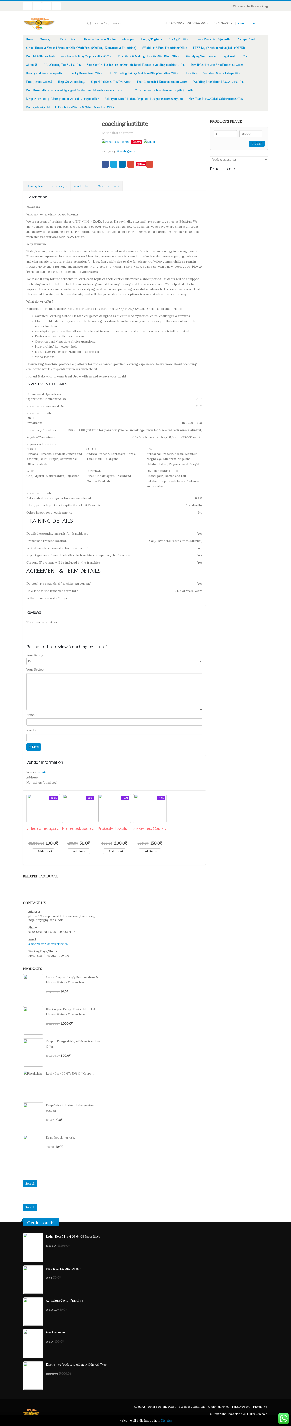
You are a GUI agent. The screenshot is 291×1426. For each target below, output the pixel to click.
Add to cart (45, 851)
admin (42, 772)
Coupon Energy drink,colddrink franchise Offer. (73, 1044)
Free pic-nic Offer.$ (39, 82)
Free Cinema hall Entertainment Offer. (162, 82)
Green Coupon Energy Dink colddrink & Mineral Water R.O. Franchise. (72, 979)
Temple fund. (246, 39)
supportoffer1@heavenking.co (48, 944)
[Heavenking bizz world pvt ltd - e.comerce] (39, 23)
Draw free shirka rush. (60, 1137)
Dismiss (166, 1420)
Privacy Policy (241, 1406)
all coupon (128, 39)
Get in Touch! (41, 1223)
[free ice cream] (33, 1343)
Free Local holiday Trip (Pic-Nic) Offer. (86, 56)
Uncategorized (127, 151)
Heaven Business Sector (100, 39)
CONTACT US (246, 23)
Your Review (35, 669)
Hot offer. (190, 73)
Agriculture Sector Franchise (64, 1300)
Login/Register (151, 39)
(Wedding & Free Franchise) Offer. (164, 48)
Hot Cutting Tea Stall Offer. (62, 65)
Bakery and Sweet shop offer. (45, 73)
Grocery (45, 39)
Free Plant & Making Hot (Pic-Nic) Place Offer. (148, 56)
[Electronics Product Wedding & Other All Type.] (33, 1375)
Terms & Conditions (192, 1406)
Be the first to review (117, 133)
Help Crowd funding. (71, 82)
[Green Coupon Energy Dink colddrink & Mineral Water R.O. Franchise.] (33, 988)
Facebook (105, 164)
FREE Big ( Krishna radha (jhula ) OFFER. (219, 48)
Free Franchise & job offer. (214, 39)
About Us (32, 65)
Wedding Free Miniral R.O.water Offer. (218, 82)
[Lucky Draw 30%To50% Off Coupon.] (33, 1085)
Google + (130, 164)
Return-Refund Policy (162, 1406)
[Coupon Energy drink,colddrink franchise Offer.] (33, 1052)
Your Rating (34, 655)
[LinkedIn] (132, 6)
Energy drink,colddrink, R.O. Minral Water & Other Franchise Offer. (70, 107)
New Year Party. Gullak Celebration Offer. (216, 99)
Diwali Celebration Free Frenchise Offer (217, 65)
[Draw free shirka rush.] (33, 1149)
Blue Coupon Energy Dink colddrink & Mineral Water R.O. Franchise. (70, 1012)
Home (30, 39)
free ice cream (55, 1332)
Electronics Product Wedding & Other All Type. (76, 1364)
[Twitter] (127, 6)
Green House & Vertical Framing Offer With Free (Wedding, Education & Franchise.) (81, 48)
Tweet (124, 142)
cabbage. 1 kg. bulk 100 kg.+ (63, 1268)
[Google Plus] (138, 6)
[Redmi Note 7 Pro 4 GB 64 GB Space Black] (33, 1247)
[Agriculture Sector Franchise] (33, 1311)
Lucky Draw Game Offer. (86, 73)
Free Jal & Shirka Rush (40, 56)
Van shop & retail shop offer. (222, 73)
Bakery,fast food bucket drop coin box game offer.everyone (144, 99)
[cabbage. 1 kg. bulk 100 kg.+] (33, 1279)
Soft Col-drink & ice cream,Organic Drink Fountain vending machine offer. (136, 65)
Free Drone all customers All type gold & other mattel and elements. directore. (77, 90)
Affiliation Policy (218, 1406)
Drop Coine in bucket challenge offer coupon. (70, 1108)
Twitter (113, 164)
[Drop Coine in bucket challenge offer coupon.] (33, 1116)
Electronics (67, 39)
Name (31, 715)
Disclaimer (260, 1406)
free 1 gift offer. (178, 39)
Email (149, 164)
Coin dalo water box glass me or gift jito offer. (165, 90)
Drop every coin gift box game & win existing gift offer (62, 99)
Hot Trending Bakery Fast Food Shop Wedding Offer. (143, 73)
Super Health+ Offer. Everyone (111, 82)
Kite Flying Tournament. (201, 56)
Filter (257, 144)
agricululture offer (235, 56)
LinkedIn (122, 164)
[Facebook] (121, 6)
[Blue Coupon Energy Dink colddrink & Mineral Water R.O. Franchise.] (33, 1020)
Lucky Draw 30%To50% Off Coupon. (70, 1073)
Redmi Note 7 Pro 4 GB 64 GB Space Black (73, 1236)
